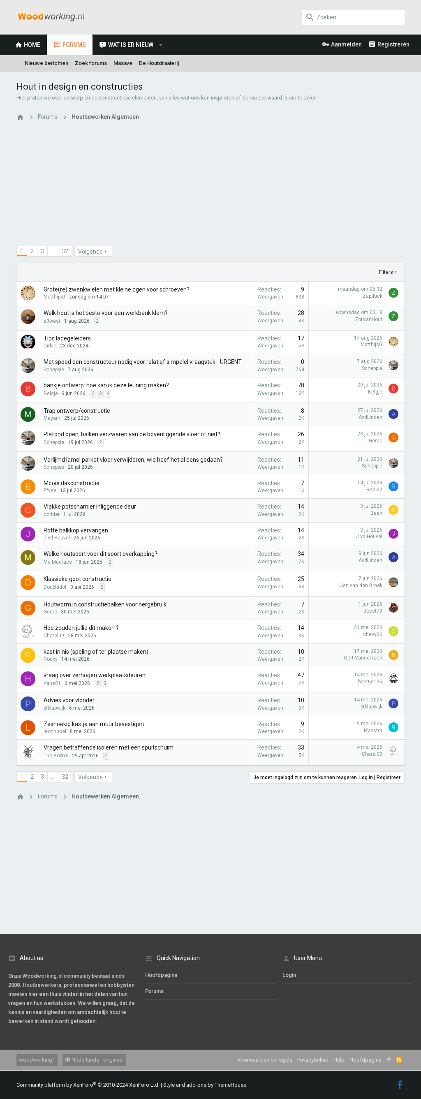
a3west (52, 321)
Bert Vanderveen (363, 658)
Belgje (51, 393)
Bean (376, 513)
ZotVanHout (368, 319)
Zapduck (372, 296)
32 (65, 251)
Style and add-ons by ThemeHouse (204, 1085)
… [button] (53, 251)
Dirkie (50, 346)
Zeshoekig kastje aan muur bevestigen (94, 724)
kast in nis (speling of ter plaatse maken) (96, 651)
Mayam (52, 418)
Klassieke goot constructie (77, 579)
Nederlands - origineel (97, 1060)
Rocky (51, 659)
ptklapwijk (54, 708)
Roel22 (374, 490)
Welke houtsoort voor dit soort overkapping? (100, 554)
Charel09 (54, 636)
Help (339, 1060)
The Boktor (56, 756)
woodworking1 (37, 1060)
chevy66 (372, 634)
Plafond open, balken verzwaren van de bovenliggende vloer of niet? (132, 434)
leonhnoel (55, 731)
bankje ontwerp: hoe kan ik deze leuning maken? (106, 385)
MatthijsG (54, 297)
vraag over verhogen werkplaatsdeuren (95, 675)
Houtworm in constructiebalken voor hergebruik (105, 604)
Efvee (50, 490)
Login (289, 975)
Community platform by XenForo (88, 1085)
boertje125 (370, 682)
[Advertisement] (210, 188)
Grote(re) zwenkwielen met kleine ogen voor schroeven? (117, 289)
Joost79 (372, 611)
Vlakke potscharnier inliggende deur (90, 506)
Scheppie (54, 370)
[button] (161, 45)
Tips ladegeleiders (67, 338)
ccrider (52, 514)
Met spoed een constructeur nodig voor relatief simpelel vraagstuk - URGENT (143, 362)
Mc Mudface (58, 562)
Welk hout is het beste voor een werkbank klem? (106, 313)
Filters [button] (386, 272)
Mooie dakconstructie (71, 483)
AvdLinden (370, 417)
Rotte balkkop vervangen (76, 530)
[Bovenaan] (388, 1060)
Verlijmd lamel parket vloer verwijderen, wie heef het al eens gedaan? (133, 459)
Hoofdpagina (161, 975)
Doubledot (55, 587)
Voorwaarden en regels (264, 1060)
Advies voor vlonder (69, 700)
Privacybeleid (312, 1060)
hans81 (52, 683)
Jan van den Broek (361, 585)
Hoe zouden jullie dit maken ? (81, 628)
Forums (154, 991)
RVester (373, 730)
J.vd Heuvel (57, 538)
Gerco (375, 441)
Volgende (90, 251)
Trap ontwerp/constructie (77, 410)
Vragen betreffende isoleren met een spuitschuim (108, 747)
